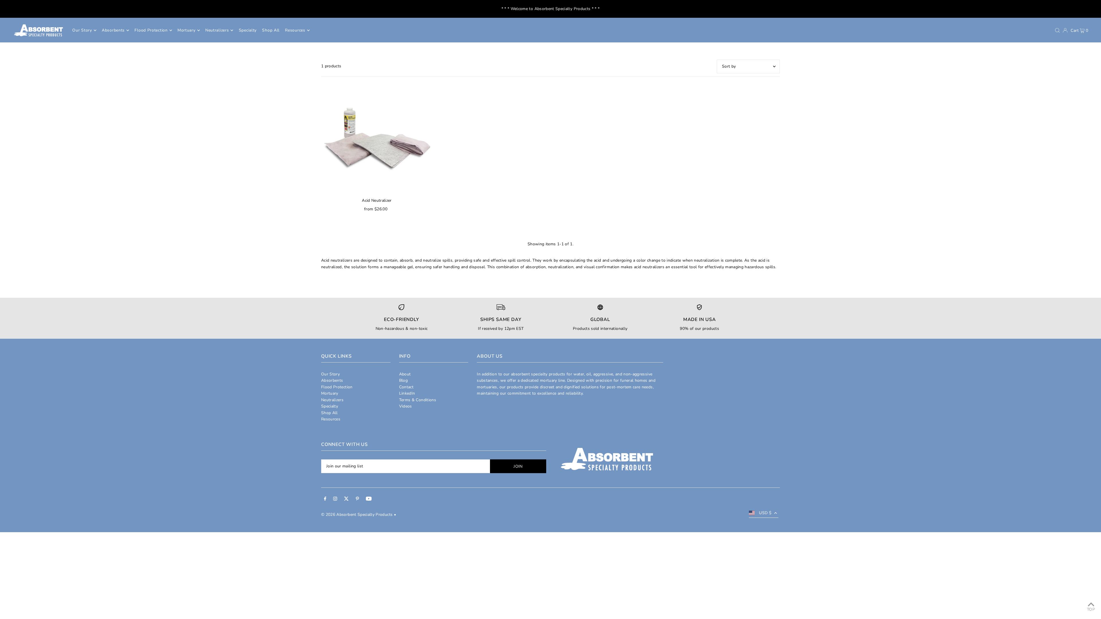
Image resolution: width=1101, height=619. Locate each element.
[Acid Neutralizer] (376, 137)
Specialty (329, 406)
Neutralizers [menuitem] (217, 30)
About (405, 374)
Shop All (329, 413)
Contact (406, 387)
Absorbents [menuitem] (113, 30)
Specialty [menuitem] (248, 30)
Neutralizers (332, 400)
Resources (330, 419)
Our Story (330, 374)
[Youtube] (369, 499)
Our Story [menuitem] (82, 30)
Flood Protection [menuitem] (150, 30)
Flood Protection (337, 387)
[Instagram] (335, 499)
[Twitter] (346, 499)
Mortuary (329, 393)
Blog (403, 380)
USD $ (765, 513)
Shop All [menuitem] (271, 30)
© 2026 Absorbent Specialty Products (357, 514)
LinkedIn (407, 393)
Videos (405, 406)
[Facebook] (325, 499)
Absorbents (332, 380)
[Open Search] (1057, 30)
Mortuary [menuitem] (186, 30)
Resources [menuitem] (295, 30)
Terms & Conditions (417, 400)
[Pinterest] (357, 499)
